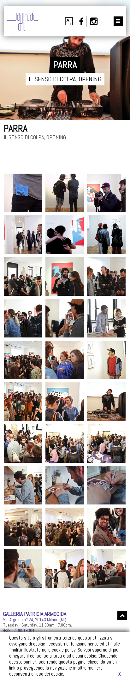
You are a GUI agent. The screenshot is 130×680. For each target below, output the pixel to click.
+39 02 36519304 (18, 630)
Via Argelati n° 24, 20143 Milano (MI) (34, 619)
